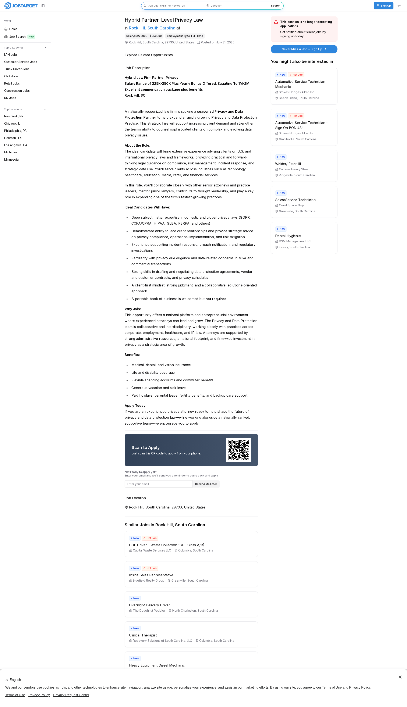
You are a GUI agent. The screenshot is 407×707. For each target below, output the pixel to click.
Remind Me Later (206, 484)
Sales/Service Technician (295, 200)
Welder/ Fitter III (288, 164)
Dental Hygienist (288, 236)
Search (275, 5)
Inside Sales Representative (151, 575)
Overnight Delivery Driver (149, 605)
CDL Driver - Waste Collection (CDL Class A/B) (166, 545)
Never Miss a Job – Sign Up (302, 49)
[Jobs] (21, 5)
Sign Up (386, 5)
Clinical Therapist (143, 635)
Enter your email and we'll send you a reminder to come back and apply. (171, 473)
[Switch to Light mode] (399, 5)
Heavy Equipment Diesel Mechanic (157, 665)
